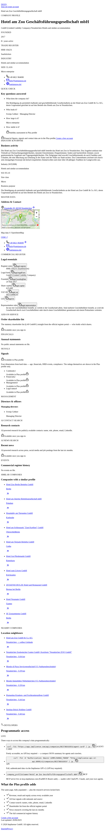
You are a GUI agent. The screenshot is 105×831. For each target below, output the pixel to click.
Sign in (4, 7)
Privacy (10, 829)
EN (5, 4)
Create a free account (64, 138)
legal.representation (29, 305)
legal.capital (19, 286)
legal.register (21, 266)
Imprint (4, 829)
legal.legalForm (19, 273)
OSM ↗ (4, 237)
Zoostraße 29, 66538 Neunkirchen (18, 208)
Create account (13, 7)
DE (2, 4)
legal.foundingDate (19, 279)
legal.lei (11, 299)
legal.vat (15, 292)
